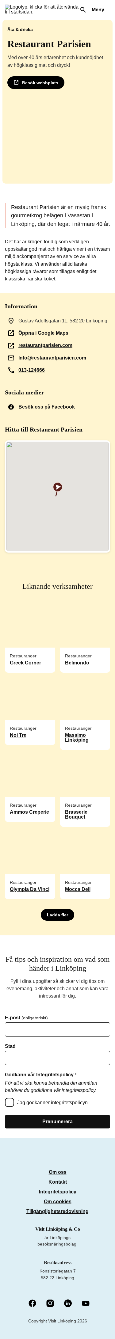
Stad (10, 1046)
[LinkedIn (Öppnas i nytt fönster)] (68, 1303)
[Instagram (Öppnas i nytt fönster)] (50, 1303)
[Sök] (83, 10)
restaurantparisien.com (45, 345)
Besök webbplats (40, 82)
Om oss (58, 1172)
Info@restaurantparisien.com (52, 357)
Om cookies (57, 1201)
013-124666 (31, 370)
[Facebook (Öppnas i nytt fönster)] (32, 1303)
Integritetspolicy (57, 1191)
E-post (26, 1017)
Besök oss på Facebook (46, 406)
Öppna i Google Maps (43, 333)
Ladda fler (57, 914)
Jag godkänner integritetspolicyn (52, 1102)
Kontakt (57, 1182)
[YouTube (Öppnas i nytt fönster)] (86, 1304)
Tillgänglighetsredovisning (57, 1211)
